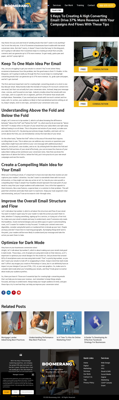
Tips (85, 380)
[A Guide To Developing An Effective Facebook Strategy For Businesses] (96, 323)
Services (57, 5)
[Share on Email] (19, 293)
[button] (33, 375)
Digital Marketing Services (87, 368)
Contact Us (87, 377)
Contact (91, 5)
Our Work (69, 5)
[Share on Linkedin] (9, 293)
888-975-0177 (106, 6)
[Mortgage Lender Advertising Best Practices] (13, 323)
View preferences (27, 392)
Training (80, 5)
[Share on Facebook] (3, 293)
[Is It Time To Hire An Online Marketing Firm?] (69, 323)
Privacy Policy (21, 396)
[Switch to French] (48, 5)
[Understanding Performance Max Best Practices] (41, 323)
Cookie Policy (14, 396)
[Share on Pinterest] (14, 293)
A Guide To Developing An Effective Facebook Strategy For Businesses (95, 340)
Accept (6, 392)
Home (85, 363)
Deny (15, 392)
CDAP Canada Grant (106, 384)
